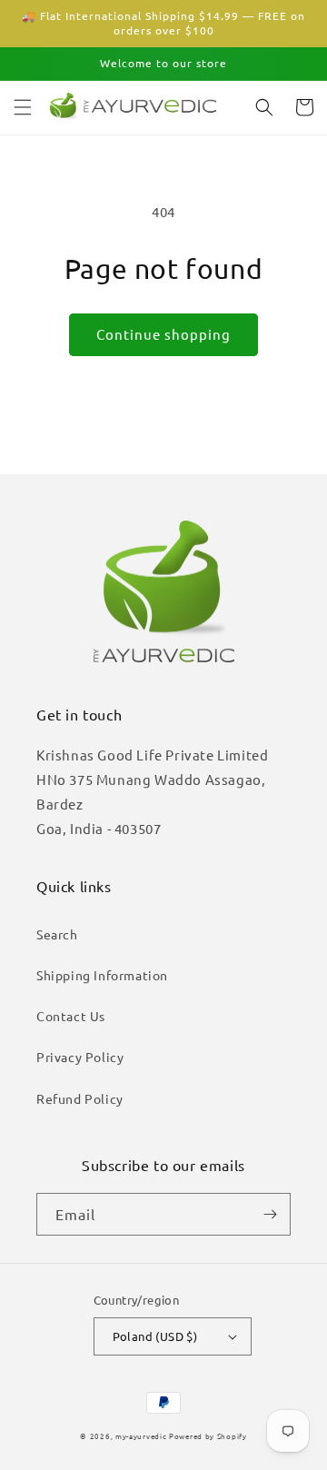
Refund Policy (80, 1098)
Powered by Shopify (208, 1435)
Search (57, 934)
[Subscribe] (270, 1214)
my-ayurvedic (140, 1435)
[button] (23, 107)
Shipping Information (102, 975)
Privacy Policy (80, 1056)
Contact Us (70, 1016)
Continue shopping (163, 334)
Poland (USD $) (155, 1336)
